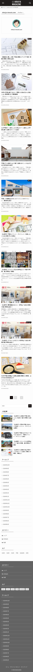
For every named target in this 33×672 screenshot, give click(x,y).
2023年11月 (6, 503)
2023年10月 (6, 507)
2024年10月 (6, 465)
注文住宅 (22, 553)
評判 (27, 553)
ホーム (7, 666)
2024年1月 (6, 496)
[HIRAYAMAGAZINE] (16, 3)
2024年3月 (6, 489)
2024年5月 (6, 482)
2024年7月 (6, 475)
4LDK (12, 553)
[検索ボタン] (30, 3)
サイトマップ (24, 666)
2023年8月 (6, 514)
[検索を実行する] (30, 405)
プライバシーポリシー (15, 666)
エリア (5, 535)
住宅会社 (5, 539)
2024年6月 (6, 479)
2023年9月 (6, 510)
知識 (4, 542)
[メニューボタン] (3, 3)
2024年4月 (6, 486)
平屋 (17, 553)
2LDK (3, 553)
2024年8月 (6, 472)
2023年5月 (6, 524)
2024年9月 (6, 468)
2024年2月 (6, 493)
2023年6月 (6, 520)
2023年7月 (6, 517)
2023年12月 (6, 500)
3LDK (8, 553)
